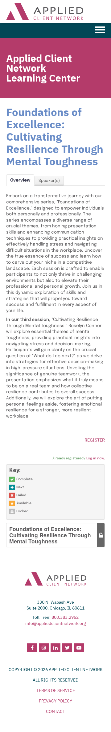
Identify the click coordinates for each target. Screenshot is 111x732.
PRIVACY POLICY (55, 701)
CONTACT (55, 711)
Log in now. (95, 458)
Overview (20, 180)
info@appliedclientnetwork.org (55, 623)
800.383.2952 (65, 617)
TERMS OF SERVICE (55, 690)
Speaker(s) (49, 181)
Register (94, 440)
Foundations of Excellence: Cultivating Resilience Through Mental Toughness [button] (50, 535)
